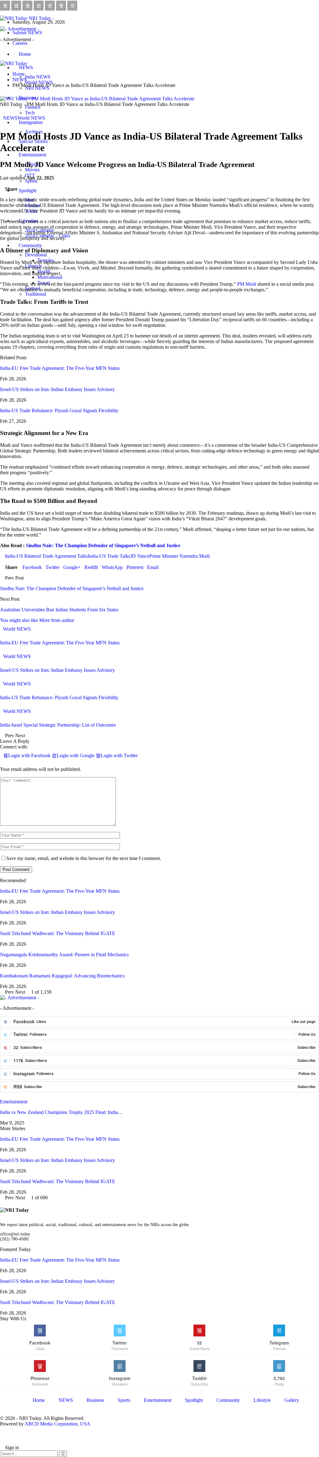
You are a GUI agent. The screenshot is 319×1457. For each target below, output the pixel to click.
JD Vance (139, 556)
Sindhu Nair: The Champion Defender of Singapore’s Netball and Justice (103, 545)
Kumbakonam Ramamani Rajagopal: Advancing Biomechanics (62, 975)
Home (25, 54)
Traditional (35, 294)
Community (30, 245)
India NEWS (37, 76)
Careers (19, 43)
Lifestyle (262, 1400)
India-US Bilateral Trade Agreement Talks (46, 556)
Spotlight (194, 1400)
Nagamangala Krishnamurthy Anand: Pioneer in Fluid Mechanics (64, 954)
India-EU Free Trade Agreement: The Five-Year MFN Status (60, 368)
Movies (32, 169)
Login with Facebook (30, 755)
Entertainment (32, 154)
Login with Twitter (119, 755)
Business (95, 1400)
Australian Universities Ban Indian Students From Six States (59, 609)
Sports (31, 181)
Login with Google (76, 755)
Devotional (36, 254)
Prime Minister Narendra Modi (179, 556)
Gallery (291, 1400)
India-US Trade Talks (109, 556)
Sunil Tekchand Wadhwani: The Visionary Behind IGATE (57, 933)
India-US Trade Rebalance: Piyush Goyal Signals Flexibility (59, 410)
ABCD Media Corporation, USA (57, 1423)
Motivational (49, 277)
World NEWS (31, 118)
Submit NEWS (27, 32)
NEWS (26, 67)
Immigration (31, 122)
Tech (30, 112)
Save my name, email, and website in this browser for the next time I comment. (83, 858)
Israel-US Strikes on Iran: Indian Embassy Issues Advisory (57, 389)
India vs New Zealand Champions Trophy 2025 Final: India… (61, 1112)
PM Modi (246, 284)
